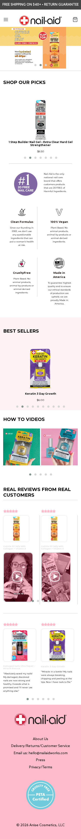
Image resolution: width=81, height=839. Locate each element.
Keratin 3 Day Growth (40, 393)
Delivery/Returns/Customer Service (40, 746)
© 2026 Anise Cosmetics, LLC (40, 825)
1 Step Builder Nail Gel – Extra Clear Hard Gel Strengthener (41, 144)
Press (40, 760)
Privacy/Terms (40, 767)
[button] (35, 65)
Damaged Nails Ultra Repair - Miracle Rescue (19, 667)
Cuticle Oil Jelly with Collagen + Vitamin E (14, 547)
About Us (40, 739)
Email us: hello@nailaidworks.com (41, 753)
